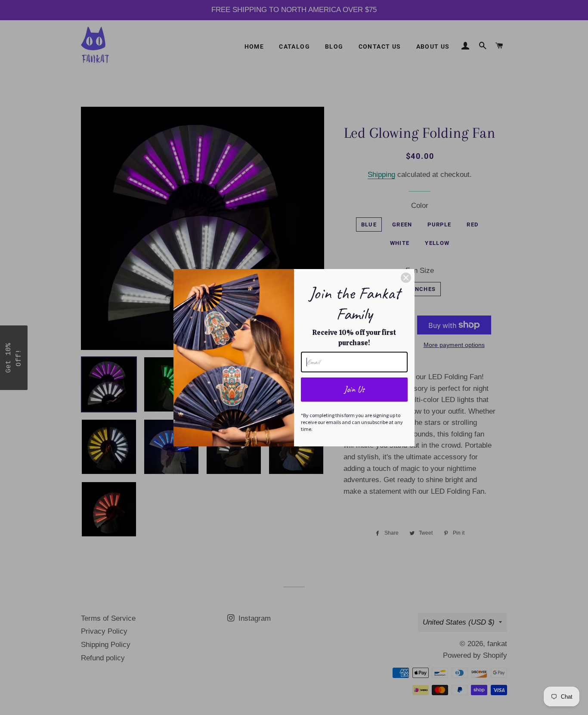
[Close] (406, 277)
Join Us (354, 389)
